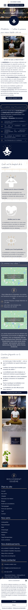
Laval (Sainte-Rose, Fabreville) (13, 339)
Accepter (14, 601)
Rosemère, (5, 337)
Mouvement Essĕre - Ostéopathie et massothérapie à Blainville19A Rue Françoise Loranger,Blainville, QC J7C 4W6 (15, 577)
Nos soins (4, 493)
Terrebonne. (14, 346)
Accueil (3, 491)
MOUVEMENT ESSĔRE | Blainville (10, 548)
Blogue (3, 501)
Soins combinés (5, 540)
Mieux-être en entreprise (8, 556)
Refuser (14, 605)
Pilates (3, 534)
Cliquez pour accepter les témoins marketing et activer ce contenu (14, 276)
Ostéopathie (4, 522)
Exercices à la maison (7, 498)
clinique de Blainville (13, 87)
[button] (26, 580)
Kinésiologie (4, 529)
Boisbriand (17, 337)
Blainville (21, 335)
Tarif (2, 511)
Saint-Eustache (13, 343)
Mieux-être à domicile (7, 553)
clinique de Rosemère (8, 89)
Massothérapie (5, 524)
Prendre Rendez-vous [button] (16, 5)
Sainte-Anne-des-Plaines (9, 345)
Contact (3, 513)
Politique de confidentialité (19, 608)
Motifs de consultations (7, 503)
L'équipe (3, 496)
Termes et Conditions (7, 608)
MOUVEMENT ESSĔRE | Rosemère (10, 551)
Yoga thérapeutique (6, 537)
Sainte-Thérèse (21, 345)
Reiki (2, 527)
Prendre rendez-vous (14, 98)
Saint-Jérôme (21, 343)
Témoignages (5, 506)
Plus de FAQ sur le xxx (14, 392)
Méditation (4, 532)
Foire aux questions (6, 508)
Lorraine (24, 339)
